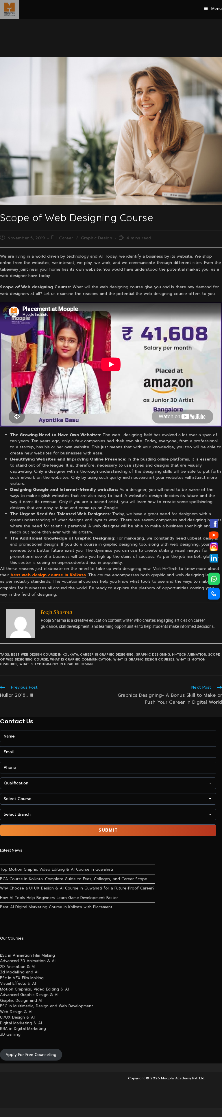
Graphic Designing (153, 654)
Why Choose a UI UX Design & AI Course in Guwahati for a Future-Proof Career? (77, 888)
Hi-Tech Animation (189, 654)
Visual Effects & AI (18, 983)
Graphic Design (96, 238)
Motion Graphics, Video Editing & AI (34, 989)
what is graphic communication (80, 659)
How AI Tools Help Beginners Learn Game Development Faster (59, 897)
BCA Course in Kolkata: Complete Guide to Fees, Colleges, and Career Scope (73, 879)
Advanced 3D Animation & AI (28, 961)
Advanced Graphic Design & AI (29, 994)
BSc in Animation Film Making (27, 955)
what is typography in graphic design (55, 664)
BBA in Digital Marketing (23, 1028)
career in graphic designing (107, 654)
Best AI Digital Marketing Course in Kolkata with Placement (56, 907)
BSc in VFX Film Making (22, 978)
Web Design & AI (16, 1012)
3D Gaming (10, 1034)
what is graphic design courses (143, 659)
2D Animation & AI (17, 966)
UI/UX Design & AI (17, 1017)
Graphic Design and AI (21, 1000)
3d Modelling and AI (19, 972)
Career (66, 238)
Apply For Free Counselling (30, 1054)
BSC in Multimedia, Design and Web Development (46, 1006)
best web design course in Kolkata (44, 654)
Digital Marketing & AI (21, 1023)
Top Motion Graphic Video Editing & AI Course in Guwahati (56, 869)
